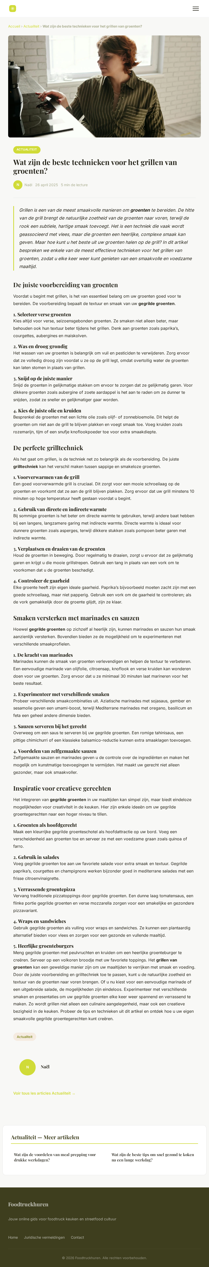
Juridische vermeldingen (44, 1237)
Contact (77, 1237)
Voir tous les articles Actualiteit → (44, 1093)
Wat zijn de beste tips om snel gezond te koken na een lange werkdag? (153, 1157)
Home (13, 1237)
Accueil (14, 26)
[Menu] (196, 9)
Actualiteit (31, 26)
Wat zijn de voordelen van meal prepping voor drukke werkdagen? (55, 1157)
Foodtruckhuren (28, 1204)
